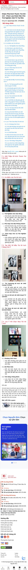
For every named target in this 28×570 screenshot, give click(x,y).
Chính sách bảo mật (6, 529)
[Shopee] (8, 537)
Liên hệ (2, 556)
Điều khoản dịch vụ (6, 527)
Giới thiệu (17, 556)
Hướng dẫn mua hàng (7, 522)
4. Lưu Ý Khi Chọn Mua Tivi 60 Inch (14, 121)
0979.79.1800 (22, 492)
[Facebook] (2, 537)
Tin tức (16, 555)
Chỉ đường (6, 488)
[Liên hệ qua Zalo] (24, 558)
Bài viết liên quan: (9, 400)
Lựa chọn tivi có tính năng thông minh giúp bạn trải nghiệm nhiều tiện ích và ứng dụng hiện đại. (14, 144)
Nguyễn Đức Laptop (13, 151)
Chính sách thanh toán (7, 531)
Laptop (16, 553)
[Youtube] (5, 537)
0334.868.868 (17, 490)
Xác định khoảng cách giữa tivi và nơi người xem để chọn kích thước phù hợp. (15, 128)
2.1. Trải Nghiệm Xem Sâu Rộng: (16, 46)
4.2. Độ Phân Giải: (12, 132)
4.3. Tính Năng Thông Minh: (14, 140)
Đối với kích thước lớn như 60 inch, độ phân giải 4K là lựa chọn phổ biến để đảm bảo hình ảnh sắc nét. (15, 136)
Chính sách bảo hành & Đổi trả (9, 520)
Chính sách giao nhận (6, 525)
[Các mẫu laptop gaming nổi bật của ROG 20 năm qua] (6, 405)
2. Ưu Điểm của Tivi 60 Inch (12, 43)
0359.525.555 (17, 503)
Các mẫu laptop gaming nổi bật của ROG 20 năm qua (18, 403)
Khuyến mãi (3, 555)
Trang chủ (4, 5)
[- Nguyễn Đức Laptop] (3, 2)
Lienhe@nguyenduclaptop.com (14, 509)
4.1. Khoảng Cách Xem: (13, 124)
